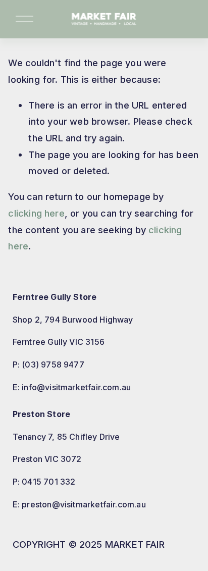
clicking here (36, 213)
